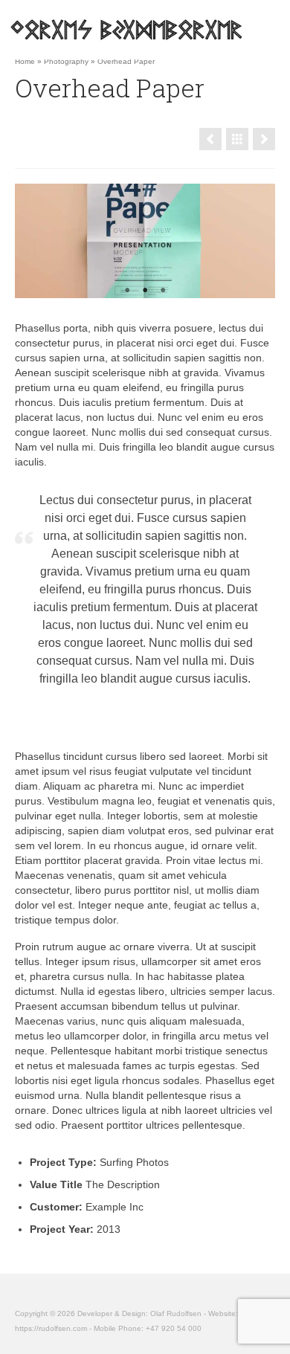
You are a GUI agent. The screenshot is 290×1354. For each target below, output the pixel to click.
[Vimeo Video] (264, 139)
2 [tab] (145, 290)
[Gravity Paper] (210, 139)
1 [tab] (127, 290)
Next (258, 240)
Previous (32, 240)
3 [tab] (162, 290)
